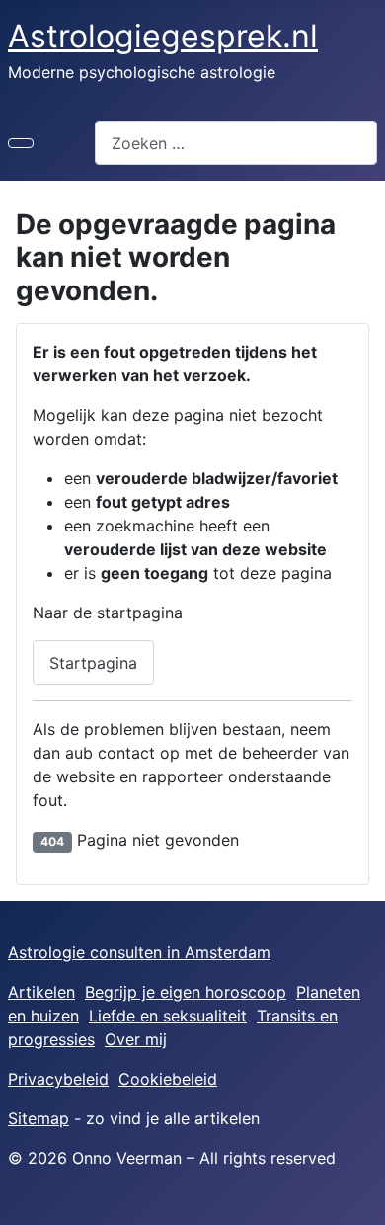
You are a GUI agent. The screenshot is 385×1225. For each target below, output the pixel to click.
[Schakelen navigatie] (21, 143)
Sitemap (38, 1118)
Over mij (136, 1039)
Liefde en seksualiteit (168, 1015)
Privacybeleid (58, 1079)
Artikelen (41, 992)
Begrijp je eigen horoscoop (185, 992)
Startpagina (93, 663)
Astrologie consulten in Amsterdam (139, 952)
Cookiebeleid (167, 1079)
